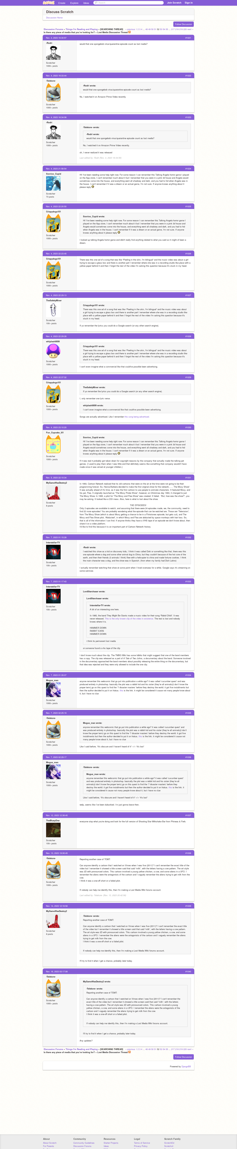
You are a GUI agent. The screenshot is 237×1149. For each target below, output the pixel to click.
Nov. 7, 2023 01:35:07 (56, 675)
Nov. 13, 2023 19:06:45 (57, 853)
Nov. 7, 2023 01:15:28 (56, 537)
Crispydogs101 (53, 211)
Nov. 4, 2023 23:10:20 (56, 427)
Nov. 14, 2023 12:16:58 (57, 905)
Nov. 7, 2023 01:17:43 (56, 581)
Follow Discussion (183, 24)
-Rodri (49, 42)
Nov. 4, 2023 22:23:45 (56, 253)
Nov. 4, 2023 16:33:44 (56, 75)
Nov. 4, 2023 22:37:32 (56, 377)
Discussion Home (54, 17)
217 (173, 29)
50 (152, 29)
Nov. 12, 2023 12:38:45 (57, 815)
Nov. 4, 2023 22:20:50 (56, 206)
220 (185, 29)
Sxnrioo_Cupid (53, 173)
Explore (74, 3)
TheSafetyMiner (54, 300)
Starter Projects (111, 1142)
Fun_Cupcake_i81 (55, 432)
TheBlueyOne (52, 820)
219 (181, 29)
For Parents (48, 1146)
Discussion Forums (53, 29)
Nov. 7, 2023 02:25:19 (56, 712)
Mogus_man (52, 680)
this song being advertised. (137, 416)
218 (177, 29)
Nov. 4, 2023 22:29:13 (56, 295)
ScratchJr (168, 1146)
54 (164, 29)
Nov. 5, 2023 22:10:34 (56, 477)
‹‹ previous (130, 29)
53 (161, 29)
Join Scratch (174, 2)
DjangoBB (186, 1066)
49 (149, 29)
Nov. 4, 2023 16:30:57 (56, 37)
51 (155, 29)
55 (167, 29)
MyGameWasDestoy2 (56, 482)
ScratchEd (169, 1142)
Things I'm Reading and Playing (82, 29)
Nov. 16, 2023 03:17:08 (57, 971)
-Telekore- (51, 80)
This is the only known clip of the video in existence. (129, 618)
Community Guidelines (83, 1142)
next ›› (190, 29)
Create (61, 3)
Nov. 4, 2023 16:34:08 (56, 117)
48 (146, 29)
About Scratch (49, 1142)
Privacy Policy (141, 1146)
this (121, 690)
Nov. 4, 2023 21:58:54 (56, 168)
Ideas (86, 3)
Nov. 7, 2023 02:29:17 (56, 757)
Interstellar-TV (53, 542)
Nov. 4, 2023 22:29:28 (56, 336)
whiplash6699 (53, 341)
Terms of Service (142, 1142)
